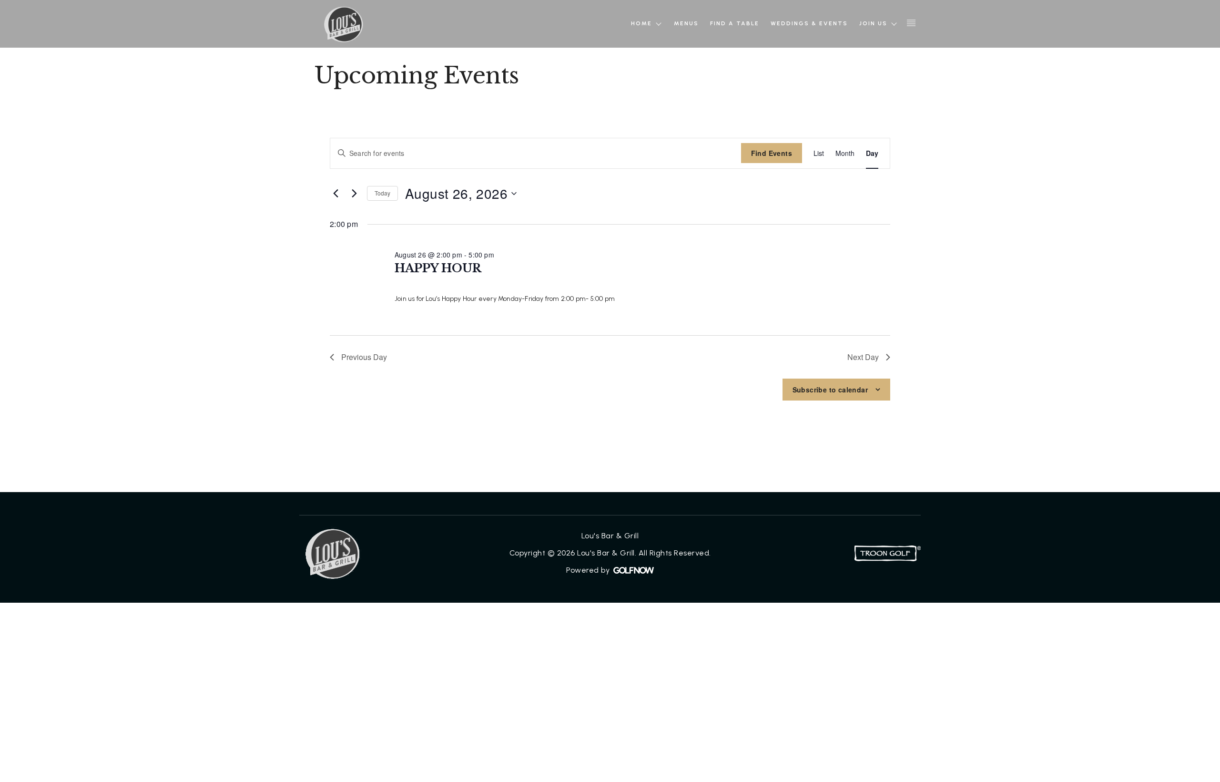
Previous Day (364, 356)
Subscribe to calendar (830, 389)
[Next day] (354, 193)
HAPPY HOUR (438, 268)
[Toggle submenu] (658, 24)
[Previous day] (335, 193)
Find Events (771, 153)
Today (382, 193)
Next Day (863, 356)
